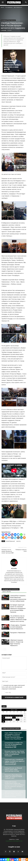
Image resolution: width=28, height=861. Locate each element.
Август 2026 (14, 709)
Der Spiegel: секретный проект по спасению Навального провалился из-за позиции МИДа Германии (17, 608)
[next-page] (5, 649)
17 (3, 719)
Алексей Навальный (10, 541)
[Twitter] (6, 537)
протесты (18, 541)
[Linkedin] (21, 537)
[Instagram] (6, 534)
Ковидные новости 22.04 (21, 550)
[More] (24, 537)
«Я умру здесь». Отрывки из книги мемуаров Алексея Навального (18, 626)
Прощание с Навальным (17, 632)
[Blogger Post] (18, 537)
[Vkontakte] (15, 534)
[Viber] (12, 534)
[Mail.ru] (12, 537)
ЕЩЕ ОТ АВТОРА (6, 591)
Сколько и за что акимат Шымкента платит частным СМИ (8, 551)
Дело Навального (18, 7)
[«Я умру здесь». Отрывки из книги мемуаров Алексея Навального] (5, 627)
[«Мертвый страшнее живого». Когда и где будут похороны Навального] (5, 642)
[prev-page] (3, 649)
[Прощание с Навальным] (5, 634)
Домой (2, 7)
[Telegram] (18, 534)
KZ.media (4, 30)
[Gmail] (9, 537)
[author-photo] (14, 566)
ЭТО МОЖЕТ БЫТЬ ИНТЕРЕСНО (10, 589)
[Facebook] (3, 534)
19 (10, 719)
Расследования (8, 7)
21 (17, 719)
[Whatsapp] (21, 534)
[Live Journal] (24, 534)
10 (3, 717)
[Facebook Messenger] (9, 534)
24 (3, 721)
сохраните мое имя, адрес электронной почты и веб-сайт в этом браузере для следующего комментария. (13, 687)
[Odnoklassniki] (3, 537)
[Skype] (15, 537)
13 (14, 717)
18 (6, 719)
